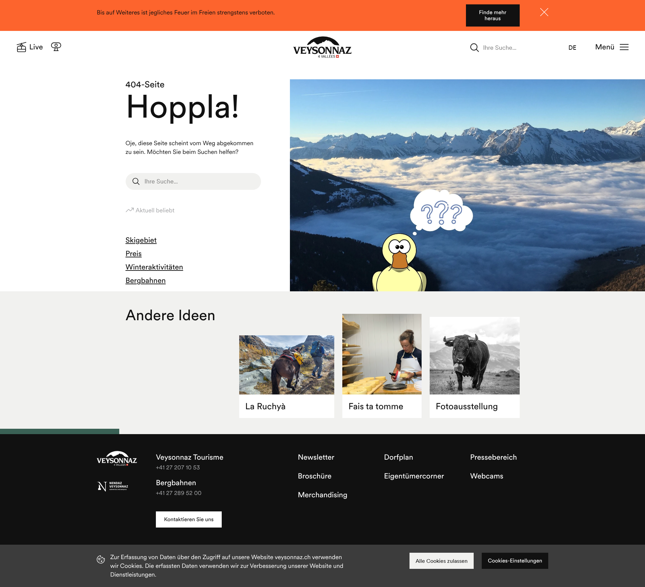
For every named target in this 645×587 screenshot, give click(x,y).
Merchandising (322, 495)
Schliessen (544, 12)
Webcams (487, 476)
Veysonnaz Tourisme (117, 459)
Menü (604, 47)
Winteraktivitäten (154, 267)
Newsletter (316, 457)
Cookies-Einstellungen (515, 560)
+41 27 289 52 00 (179, 493)
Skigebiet (141, 240)
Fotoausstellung (467, 406)
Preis (134, 253)
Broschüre (315, 476)
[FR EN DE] (576, 48)
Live (36, 47)
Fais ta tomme (375, 406)
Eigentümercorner (414, 476)
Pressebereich (493, 457)
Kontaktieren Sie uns (188, 519)
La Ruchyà (265, 406)
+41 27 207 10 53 (178, 467)
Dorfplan (398, 457)
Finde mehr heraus (492, 15)
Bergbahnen (146, 280)
